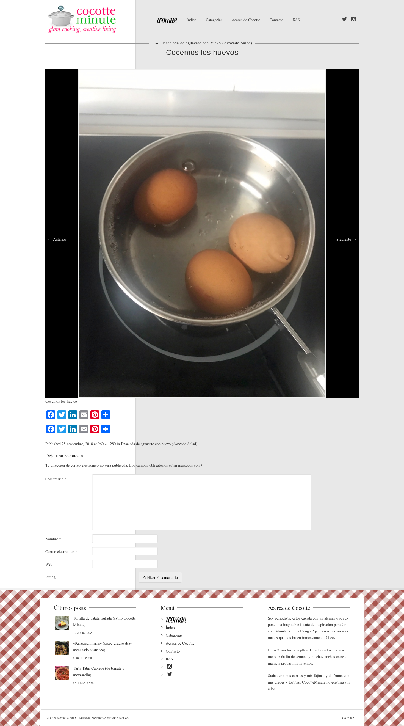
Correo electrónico (61, 551)
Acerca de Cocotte (246, 19)
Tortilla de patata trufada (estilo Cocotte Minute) (104, 621)
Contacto (276, 19)
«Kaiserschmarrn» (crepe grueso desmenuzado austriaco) (102, 646)
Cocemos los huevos (202, 52)
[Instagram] (353, 19)
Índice (191, 19)
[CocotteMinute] (94, 19)
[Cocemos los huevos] (202, 232)
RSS (296, 19)
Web (48, 564)
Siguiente (346, 239)
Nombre (53, 538)
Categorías (214, 19)
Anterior (57, 239)
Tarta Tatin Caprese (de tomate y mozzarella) (98, 671)
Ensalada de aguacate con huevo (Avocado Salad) (159, 443)
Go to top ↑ (349, 718)
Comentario (56, 479)
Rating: (51, 576)
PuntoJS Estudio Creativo (112, 718)
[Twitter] (344, 19)
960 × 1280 (107, 443)
